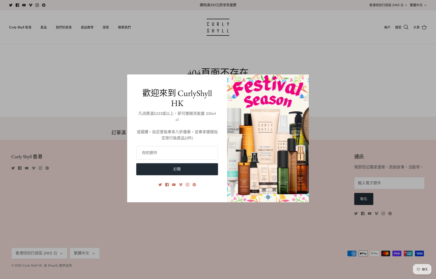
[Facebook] (167, 184)
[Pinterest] (194, 184)
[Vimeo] (180, 184)
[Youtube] (174, 184)
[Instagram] (187, 184)
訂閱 (177, 169)
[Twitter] (160, 184)
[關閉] (303, 80)
